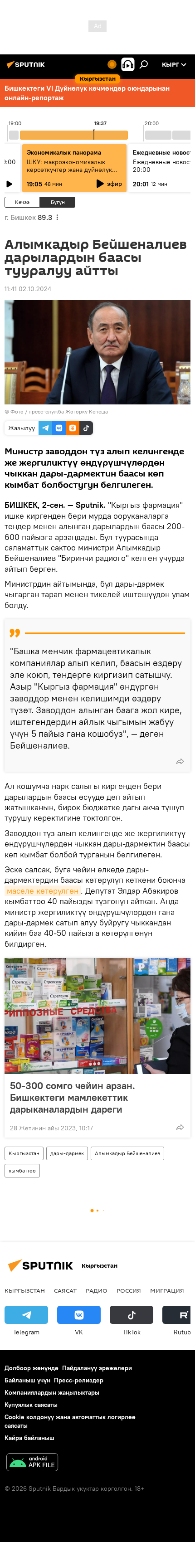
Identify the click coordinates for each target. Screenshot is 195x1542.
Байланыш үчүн (27, 1380)
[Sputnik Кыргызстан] (27, 68)
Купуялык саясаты (31, 1405)
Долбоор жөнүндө (31, 1368)
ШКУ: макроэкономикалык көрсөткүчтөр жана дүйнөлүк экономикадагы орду (69, 169)
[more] (180, 761)
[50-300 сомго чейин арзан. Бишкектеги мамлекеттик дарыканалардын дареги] (97, 1016)
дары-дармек (67, 1153)
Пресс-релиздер (78, 1380)
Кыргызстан (24, 1153)
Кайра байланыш (29, 1438)
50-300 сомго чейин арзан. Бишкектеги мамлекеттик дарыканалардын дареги (72, 1097)
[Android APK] (32, 1463)
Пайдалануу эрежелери (97, 1368)
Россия (129, 1290)
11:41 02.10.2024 (28, 289)
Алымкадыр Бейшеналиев (127, 1153)
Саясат (65, 1290)
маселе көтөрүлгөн (42, 890)
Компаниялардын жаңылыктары (52, 1392)
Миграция (167, 1290)
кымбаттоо (22, 1170)
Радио (96, 1290)
